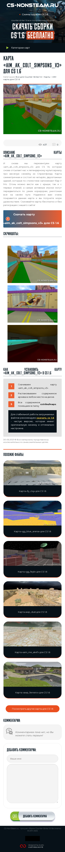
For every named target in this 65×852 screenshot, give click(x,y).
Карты (47, 77)
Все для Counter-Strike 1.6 (29, 77)
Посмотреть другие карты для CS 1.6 (32, 708)
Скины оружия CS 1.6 (35, 14)
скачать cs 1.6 (45, 417)
